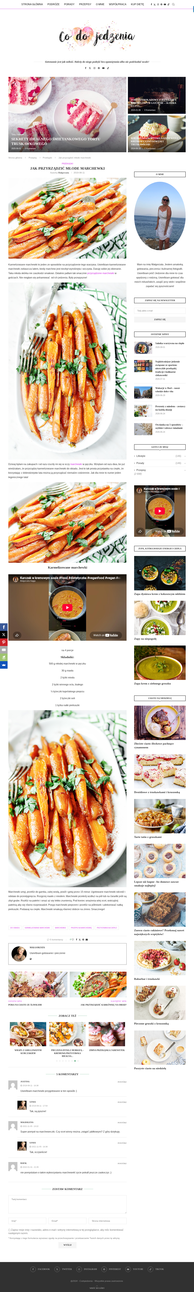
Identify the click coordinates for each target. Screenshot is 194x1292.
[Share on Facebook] (76, 939)
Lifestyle (158, 456)
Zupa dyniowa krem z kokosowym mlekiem (159, 593)
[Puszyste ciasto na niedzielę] (160, 1048)
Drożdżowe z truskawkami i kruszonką (157, 792)
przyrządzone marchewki (100, 273)
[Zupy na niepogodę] (160, 618)
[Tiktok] (168, 4)
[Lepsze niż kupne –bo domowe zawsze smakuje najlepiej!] (160, 861)
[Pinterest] (161, 4)
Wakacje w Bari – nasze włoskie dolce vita (167, 390)
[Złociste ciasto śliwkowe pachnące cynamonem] (160, 723)
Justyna (24, 1081)
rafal (23, 1163)
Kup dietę (137, 4)
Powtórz (122, 1082)
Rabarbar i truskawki (147, 978)
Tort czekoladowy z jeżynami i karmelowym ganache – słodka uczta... (153, 103)
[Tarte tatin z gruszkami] (160, 816)
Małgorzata (63, 172)
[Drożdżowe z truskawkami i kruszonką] (160, 771)
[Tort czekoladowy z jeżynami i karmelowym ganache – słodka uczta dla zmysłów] (157, 95)
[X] (4, 634)
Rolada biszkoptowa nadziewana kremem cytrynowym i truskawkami (154, 141)
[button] (14, 114)
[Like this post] (73, 939)
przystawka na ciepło (107, 928)
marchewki (76, 464)
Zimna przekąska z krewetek (67, 1050)
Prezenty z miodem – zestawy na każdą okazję (170, 408)
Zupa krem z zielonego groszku (152, 683)
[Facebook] (151, 4)
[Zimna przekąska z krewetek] (67, 1034)
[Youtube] (165, 4)
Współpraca (117, 4)
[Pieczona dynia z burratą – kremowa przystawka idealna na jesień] (28, 1034)
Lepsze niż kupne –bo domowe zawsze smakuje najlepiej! (156, 883)
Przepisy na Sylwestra (107, 1050)
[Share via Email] (87, 939)
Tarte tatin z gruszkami (148, 836)
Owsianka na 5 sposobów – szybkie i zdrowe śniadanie (169, 426)
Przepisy (85, 4)
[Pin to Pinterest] (83, 939)
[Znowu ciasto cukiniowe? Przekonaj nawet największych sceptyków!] (160, 909)
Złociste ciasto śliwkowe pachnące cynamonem (154, 745)
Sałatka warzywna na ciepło (169, 343)
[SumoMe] (4, 665)
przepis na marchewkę (81, 928)
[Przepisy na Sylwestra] (107, 1034)
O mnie (100, 4)
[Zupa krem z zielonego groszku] (160, 663)
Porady (69, 4)
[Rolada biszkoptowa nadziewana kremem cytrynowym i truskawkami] (157, 133)
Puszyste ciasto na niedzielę (150, 1068)
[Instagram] (158, 4)
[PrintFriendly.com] (4, 657)
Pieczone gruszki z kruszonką (151, 1023)
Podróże (53, 4)
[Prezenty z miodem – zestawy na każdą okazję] (143, 411)
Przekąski (47, 157)
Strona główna (32, 4)
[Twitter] (155, 4)
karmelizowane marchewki (37, 928)
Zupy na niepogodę (145, 638)
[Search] (173, 4)
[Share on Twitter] (80, 939)
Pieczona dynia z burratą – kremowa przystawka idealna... (28, 1053)
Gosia (33, 1102)
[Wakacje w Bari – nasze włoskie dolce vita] (143, 392)
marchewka (60, 928)
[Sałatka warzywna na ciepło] (143, 348)
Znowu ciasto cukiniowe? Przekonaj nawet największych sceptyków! (159, 932)
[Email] (4, 650)
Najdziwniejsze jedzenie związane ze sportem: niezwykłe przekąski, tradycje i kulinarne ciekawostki (167, 368)
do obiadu (15, 928)
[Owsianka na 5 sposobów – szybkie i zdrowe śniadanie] (143, 429)
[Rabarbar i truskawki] (160, 958)
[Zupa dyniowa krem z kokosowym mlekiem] (160, 573)
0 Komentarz (30, 148)
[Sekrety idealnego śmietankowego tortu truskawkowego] (67, 114)
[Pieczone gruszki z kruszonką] (160, 1003)
